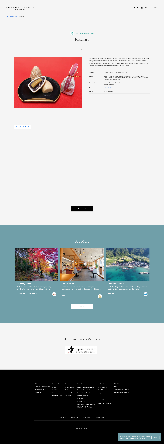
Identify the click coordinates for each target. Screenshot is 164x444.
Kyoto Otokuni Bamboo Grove (84, 33)
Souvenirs (68, 395)
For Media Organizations (104, 384)
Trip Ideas (55, 393)
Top (7, 16)
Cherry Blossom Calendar (121, 389)
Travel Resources (82, 384)
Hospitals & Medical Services (86, 404)
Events (54, 387)
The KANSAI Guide (103, 403)
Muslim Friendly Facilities (84, 407)
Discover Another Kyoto (42, 386)
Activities (55, 390)
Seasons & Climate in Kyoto (85, 387)
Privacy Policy (129, 438)
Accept (155, 437)
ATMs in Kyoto (81, 401)
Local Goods (68, 393)
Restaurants (68, 390)
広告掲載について (99, 417)
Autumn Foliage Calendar (121, 392)
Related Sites (101, 399)
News (115, 386)
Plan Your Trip (69, 384)
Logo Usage (86, 417)
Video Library (101, 390)
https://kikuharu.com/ (110, 88)
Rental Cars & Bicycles (84, 393)
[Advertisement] (133, 136)
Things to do (55, 384)
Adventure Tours (57, 395)
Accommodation (70, 387)
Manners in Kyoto (82, 395)
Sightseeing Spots (40, 389)
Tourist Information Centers (85, 390)
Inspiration (38, 392)
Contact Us (63, 417)
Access (116, 384)
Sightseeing (13, 16)
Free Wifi (80, 398)
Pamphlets (101, 393)
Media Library (102, 387)
